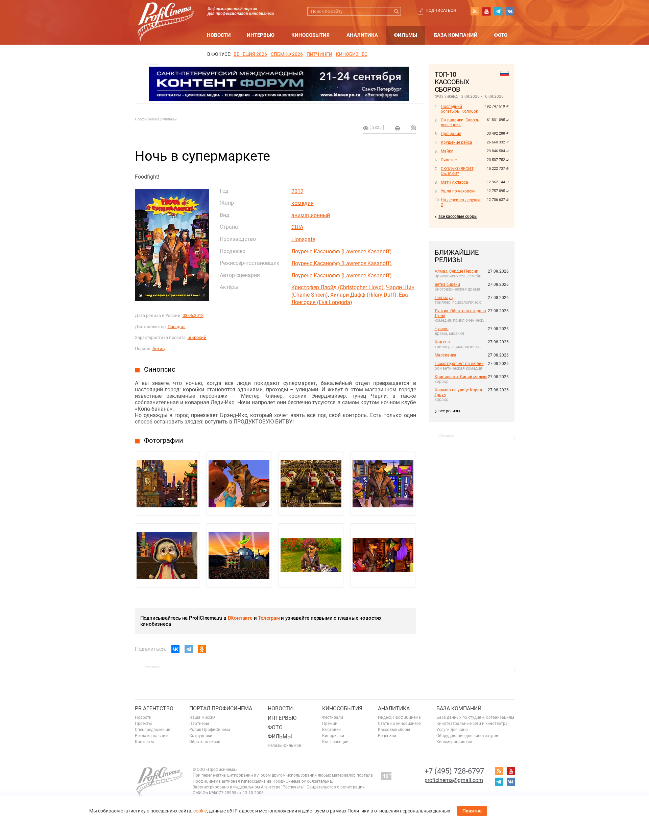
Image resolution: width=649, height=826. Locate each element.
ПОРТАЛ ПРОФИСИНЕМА (220, 708)
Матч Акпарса (454, 182)
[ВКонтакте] (175, 649)
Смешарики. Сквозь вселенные (460, 122)
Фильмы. (170, 119)
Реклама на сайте (152, 735)
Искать (396, 11)
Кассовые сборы (394, 729)
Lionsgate (303, 239)
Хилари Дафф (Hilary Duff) (363, 295)
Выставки (331, 729)
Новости (219, 35)
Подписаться (441, 10)
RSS (474, 11)
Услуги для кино (452, 729)
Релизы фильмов (284, 745)
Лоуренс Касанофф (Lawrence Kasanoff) (341, 251)
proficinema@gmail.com (454, 780)
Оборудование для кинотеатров (467, 735)
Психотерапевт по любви (459, 363)
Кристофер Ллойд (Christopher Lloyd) (337, 287)
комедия (302, 203)
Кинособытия (310, 35)
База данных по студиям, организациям (475, 717)
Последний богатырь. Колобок (459, 109)
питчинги (319, 54)
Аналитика (362, 35)
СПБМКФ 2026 (287, 54)
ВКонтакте (240, 618)
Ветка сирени (447, 284)
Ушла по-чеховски (458, 191)
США (297, 227)
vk (510, 11)
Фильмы (405, 35)
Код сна (442, 342)
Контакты (144, 741)
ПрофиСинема (147, 119)
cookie (200, 810)
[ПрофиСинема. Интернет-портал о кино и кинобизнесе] (166, 14)
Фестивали (332, 717)
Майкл (447, 151)
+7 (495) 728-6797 (454, 771)
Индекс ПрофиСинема (399, 717)
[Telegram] (189, 649)
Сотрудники (200, 735)
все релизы (449, 411)
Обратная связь (204, 741)
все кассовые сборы (457, 216)
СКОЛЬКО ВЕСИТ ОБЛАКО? (457, 171)
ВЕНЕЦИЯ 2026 (250, 54)
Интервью (260, 35)
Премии (329, 723)
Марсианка (445, 355)
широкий (197, 337)
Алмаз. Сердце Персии (456, 271)
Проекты (143, 723)
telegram (498, 11)
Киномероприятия (454, 741)
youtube (486, 11)
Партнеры (199, 723)
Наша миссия (202, 717)
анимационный (310, 215)
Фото (500, 35)
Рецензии (387, 735)
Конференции (335, 741)
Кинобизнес (351, 54)
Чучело (442, 328)
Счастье (449, 160)
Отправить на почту (413, 127)
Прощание (451, 133)
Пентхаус (444, 297)
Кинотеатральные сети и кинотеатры (472, 723)
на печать (397, 128)
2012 (297, 191)
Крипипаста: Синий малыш (461, 376)
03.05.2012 (193, 315)
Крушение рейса (456, 142)
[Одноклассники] (202, 649)
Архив (158, 348)
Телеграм (269, 618)
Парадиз (177, 326)
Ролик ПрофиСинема (209, 729)
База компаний (456, 35)
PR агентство (154, 708)
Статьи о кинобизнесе (399, 723)
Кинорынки (333, 735)
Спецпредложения (152, 729)
